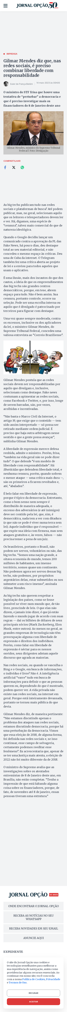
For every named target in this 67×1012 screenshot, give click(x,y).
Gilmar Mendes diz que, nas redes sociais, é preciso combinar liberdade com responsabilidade (32, 68)
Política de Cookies (33, 979)
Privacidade (53, 979)
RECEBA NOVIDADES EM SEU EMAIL (33, 928)
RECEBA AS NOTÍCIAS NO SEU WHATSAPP (33, 917)
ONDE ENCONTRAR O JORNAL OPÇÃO (33, 906)
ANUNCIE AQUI (33, 938)
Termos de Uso (18, 982)
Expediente (13, 951)
